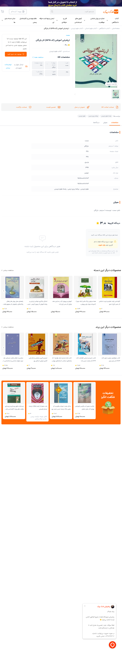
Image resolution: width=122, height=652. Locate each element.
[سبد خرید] (2, 11)
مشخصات (114, 122)
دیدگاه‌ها (96, 122)
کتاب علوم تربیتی (55, 51)
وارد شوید (101, 245)
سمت (68, 35)
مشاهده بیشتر (8, 270)
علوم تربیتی (82, 116)
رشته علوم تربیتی (106, 116)
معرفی (105, 122)
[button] (3, 290)
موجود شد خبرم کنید (14, 54)
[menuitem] (112, 20)
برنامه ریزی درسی (93, 116)
